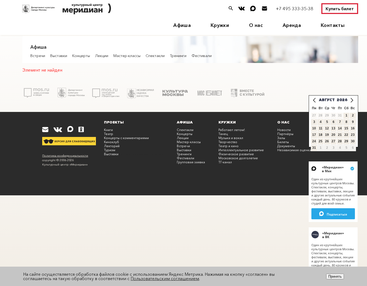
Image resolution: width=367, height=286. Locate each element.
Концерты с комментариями (126, 138)
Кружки (220, 25)
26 (327, 141)
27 (333, 141)
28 (340, 141)
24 (314, 141)
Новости (284, 130)
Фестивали (202, 55)
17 (314, 135)
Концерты (81, 55)
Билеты (283, 142)
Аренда (292, 25)
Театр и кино (228, 146)
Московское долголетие (238, 158)
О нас (256, 25)
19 (327, 135)
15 (346, 128)
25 (320, 141)
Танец (223, 134)
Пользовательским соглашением (165, 278)
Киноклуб (111, 142)
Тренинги (178, 55)
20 (333, 135)
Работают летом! (231, 130)
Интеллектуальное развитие (241, 150)
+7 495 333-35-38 (294, 8)
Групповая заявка (191, 162)
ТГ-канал (225, 162)
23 (353, 135)
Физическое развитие (236, 154)
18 (320, 135)
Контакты (333, 25)
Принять (335, 276)
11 (320, 128)
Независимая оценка (294, 150)
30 (353, 141)
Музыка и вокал (230, 138)
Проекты (114, 122)
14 (340, 128)
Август (327, 99)
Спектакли (155, 55)
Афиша (182, 25)
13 (333, 128)
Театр (108, 134)
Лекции (101, 55)
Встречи (37, 55)
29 (346, 141)
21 (340, 135)
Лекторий (112, 146)
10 (314, 128)
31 (314, 148)
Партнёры (285, 134)
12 (327, 128)
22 (346, 135)
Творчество (227, 142)
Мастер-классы (127, 55)
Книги (108, 130)
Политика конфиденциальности (65, 155)
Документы (286, 146)
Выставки (58, 55)
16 (353, 128)
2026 (342, 99)
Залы (281, 138)
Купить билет (340, 8)
